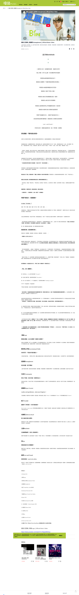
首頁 (4, 8)
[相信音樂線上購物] (10, 3)
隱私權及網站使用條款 (25, 535)
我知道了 (61, 535)
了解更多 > (16, 536)
